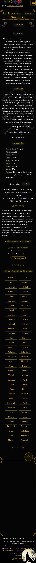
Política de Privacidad (9, 550)
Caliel (24, 314)
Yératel (11, 337)
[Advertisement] (18, 480)
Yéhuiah (11, 351)
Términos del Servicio (25, 548)
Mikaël (25, 370)
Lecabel (11, 347)
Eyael (11, 430)
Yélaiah (25, 375)
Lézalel (11, 305)
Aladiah (25, 296)
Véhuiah (11, 277)
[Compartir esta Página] (10, 1)
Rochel (11, 435)
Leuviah (11, 319)
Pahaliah (24, 319)
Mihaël (25, 384)
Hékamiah (25, 310)
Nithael (25, 398)
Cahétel (25, 291)
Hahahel (11, 370)
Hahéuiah (25, 328)
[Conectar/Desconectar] (6, 1)
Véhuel (11, 388)
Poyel (25, 402)
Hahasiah (11, 393)
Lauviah (11, 300)
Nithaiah (11, 333)
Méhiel (25, 421)
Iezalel (24, 365)
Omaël (24, 342)
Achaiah (11, 291)
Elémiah (25, 282)
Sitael (11, 282)
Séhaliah (11, 379)
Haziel (11, 296)
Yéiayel (25, 324)
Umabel (11, 416)
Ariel (25, 379)
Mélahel (11, 328)
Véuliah (11, 375)
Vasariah (24, 347)
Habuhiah (25, 430)
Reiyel (11, 342)
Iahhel (24, 416)
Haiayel (11, 439)
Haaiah (25, 333)
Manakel (24, 426)
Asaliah (11, 384)
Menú (33, 1)
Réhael (11, 365)
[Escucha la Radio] (15, 1)
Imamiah (24, 393)
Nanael (11, 398)
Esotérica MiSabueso (15, 5)
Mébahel (24, 305)
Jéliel (25, 277)
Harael (11, 412)
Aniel (11, 361)
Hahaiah (25, 300)
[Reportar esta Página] (19, 1)
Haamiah (24, 361)
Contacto (18, 555)
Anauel (11, 421)
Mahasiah (11, 286)
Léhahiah (24, 351)
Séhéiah (25, 337)
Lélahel (25, 286)
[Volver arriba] (28, 456)
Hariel (11, 310)
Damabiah (11, 426)
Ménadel (24, 356)
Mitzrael (24, 412)
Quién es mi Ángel (18, 258)
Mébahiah (11, 402)
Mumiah (24, 439)
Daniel (24, 388)
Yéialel (25, 407)
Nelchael (11, 324)
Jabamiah (25, 435)
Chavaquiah (11, 356)
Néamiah (11, 407)
